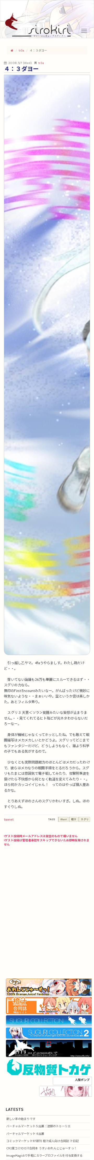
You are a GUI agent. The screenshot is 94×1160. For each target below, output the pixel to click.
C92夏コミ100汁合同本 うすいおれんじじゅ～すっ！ (41, 1148)
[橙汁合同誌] (49, 1005)
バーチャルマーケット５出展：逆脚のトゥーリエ (38, 1126)
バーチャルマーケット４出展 (25, 1134)
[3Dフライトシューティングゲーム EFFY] (49, 1048)
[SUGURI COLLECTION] (49, 1020)
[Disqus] (47, 912)
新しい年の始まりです (21, 1119)
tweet (9, 819)
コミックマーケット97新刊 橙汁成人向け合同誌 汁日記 (42, 1141)
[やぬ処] (65, 1091)
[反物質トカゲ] (49, 1066)
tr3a (41, 63)
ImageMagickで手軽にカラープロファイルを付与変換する (44, 1155)
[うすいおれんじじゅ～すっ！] (49, 987)
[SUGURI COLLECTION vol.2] (49, 1033)
